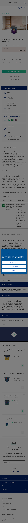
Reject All (14, 270)
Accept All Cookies (14, 266)
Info (4, 258)
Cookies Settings (14, 262)
